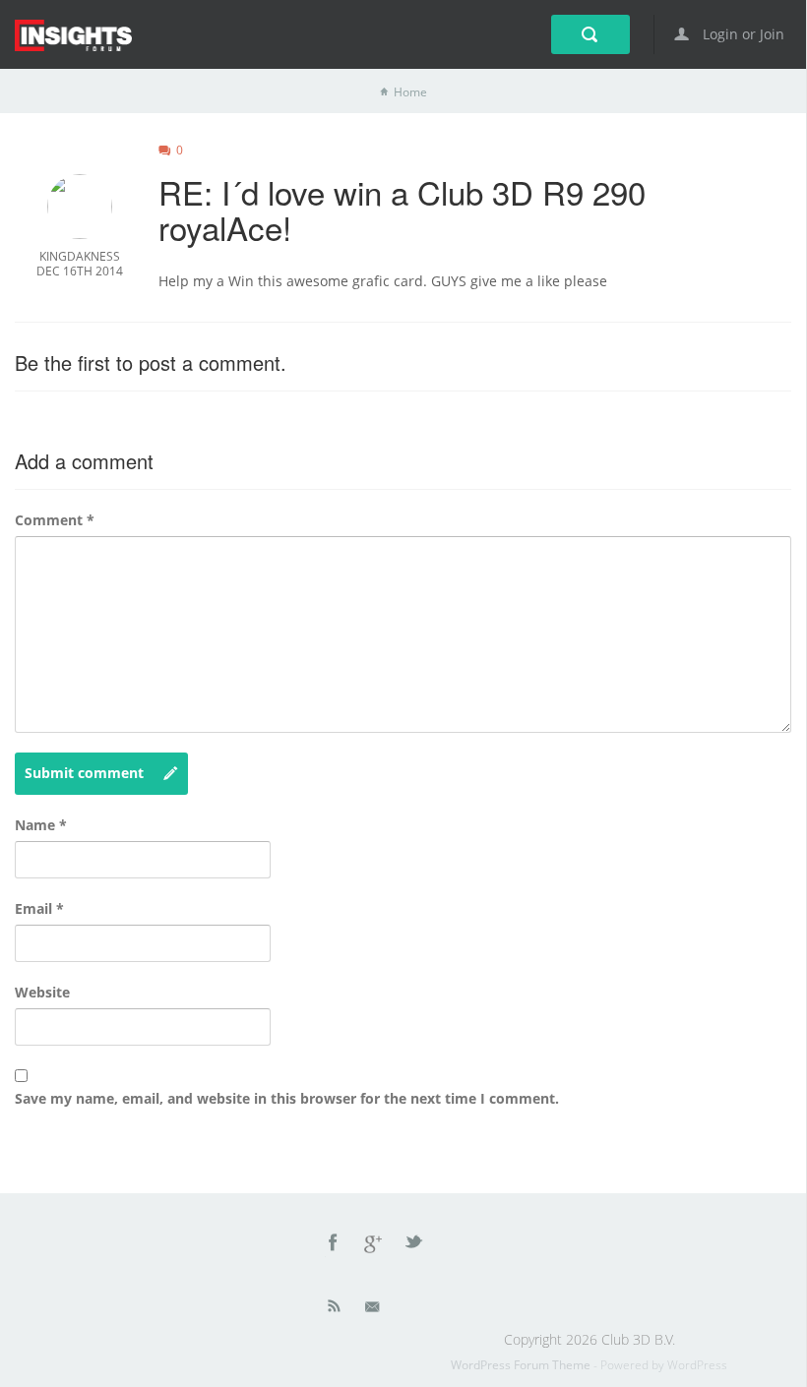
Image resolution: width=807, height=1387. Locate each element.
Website (42, 992)
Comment (54, 520)
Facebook (333, 1245)
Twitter (415, 1245)
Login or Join (741, 34)
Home (410, 92)
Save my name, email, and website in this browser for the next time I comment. (287, 1098)
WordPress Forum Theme (522, 1365)
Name (41, 824)
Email (39, 908)
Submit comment (84, 772)
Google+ (374, 1245)
